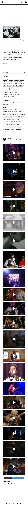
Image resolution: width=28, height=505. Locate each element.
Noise (4, 87)
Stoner (17, 94)
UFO (13, 96)
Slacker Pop (6, 92)
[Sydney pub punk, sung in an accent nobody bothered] (14, 294)
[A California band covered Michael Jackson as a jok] (14, 189)
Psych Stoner (12, 124)
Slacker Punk (13, 92)
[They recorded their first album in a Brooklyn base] (14, 355)
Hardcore (20, 83)
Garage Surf (6, 116)
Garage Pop (19, 81)
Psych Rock (5, 90)
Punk (11, 90)
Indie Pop (5, 117)
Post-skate (11, 121)
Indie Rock (10, 117)
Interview (16, 117)
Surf (9, 96)
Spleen (12, 94)
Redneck (16, 90)
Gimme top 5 (12, 116)
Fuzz (14, 81)
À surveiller (9, 131)
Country (16, 79)
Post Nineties (18, 121)
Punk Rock (22, 124)
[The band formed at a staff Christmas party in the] (14, 388)
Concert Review (18, 111)
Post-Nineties (19, 87)
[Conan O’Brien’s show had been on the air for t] (14, 372)
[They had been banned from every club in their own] (14, 449)
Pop (14, 87)
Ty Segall (12, 129)
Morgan (4, 119)
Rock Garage (6, 126)
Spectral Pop (6, 129)
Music (16, 85)
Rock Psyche (13, 126)
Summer (5, 96)
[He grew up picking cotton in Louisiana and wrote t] (14, 259)
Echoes (22, 79)
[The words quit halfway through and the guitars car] (14, 152)
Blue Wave (5, 111)
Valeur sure (18, 129)
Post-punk (5, 121)
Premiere (11, 122)
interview (5, 85)
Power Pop (5, 122)
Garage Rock (14, 83)
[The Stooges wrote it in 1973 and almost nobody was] (14, 222)
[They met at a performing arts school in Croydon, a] (14, 402)
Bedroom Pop (13, 109)
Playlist (9, 87)
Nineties (21, 85)
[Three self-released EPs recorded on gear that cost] (14, 278)
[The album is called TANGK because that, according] (14, 433)
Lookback (21, 117)
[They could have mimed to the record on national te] (14, 466)
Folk (10, 81)
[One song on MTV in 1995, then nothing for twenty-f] (14, 339)
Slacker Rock (6, 94)
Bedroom (5, 79)
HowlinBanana (19, 116)
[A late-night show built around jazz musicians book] (14, 418)
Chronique (10, 111)
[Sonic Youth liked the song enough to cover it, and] (14, 171)
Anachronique (6, 109)
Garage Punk (6, 83)
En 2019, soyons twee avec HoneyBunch (12, 45)
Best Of (19, 109)
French (15, 112)
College (11, 79)
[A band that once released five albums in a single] (14, 308)
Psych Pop (16, 122)
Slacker (21, 90)
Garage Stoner (20, 114)
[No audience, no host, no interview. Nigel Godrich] (14, 206)
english (10, 112)
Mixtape (11, 85)
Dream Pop (5, 112)
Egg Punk (5, 81)
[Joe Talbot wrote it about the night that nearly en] (14, 322)
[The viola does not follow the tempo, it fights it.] (14, 240)
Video (4, 131)
